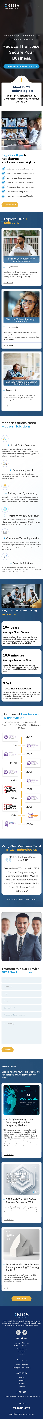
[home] (19, 6)
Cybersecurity (22, 1349)
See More (21, 1298)
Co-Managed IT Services (22, 1346)
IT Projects (22, 1352)
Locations (22, 1386)
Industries (22, 1355)
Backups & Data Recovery (22, 1368)
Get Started (10, 205)
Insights (22, 1380)
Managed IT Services (22, 1343)
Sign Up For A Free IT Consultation (21, 66)
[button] (39, 6)
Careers (22, 1383)
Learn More (8, 283)
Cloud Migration (22, 1365)
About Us (22, 1377)
